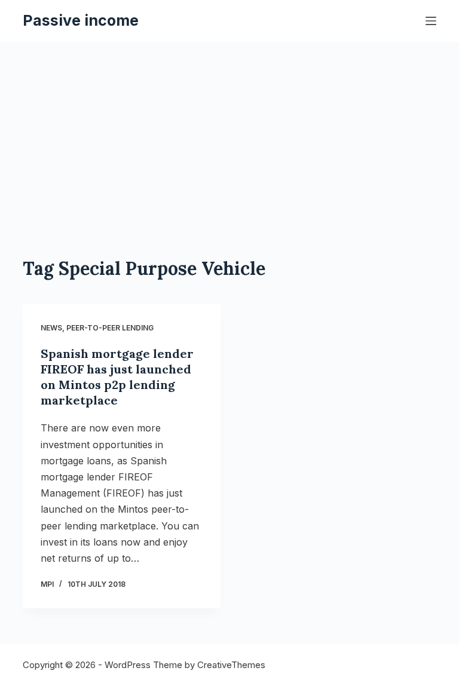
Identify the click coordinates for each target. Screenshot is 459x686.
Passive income (81, 20)
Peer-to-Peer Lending (110, 327)
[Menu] (431, 21)
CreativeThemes (231, 664)
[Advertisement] (229, 167)
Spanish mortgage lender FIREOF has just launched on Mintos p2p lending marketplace (117, 377)
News (51, 327)
